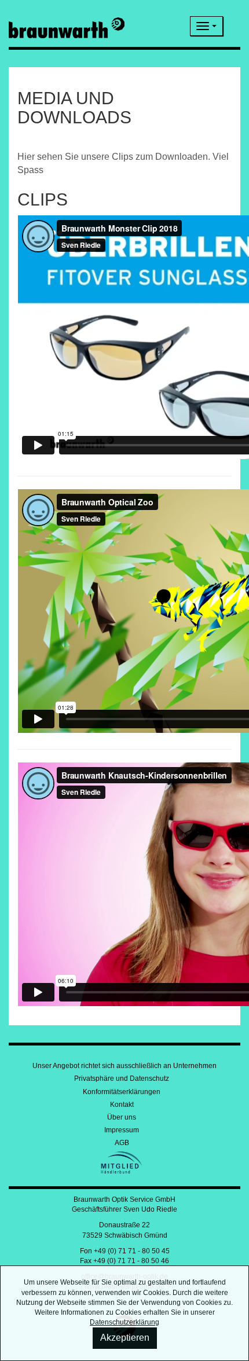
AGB (122, 1143)
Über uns (121, 1117)
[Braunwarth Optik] (66, 26)
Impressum (121, 1130)
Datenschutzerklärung (124, 1322)
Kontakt (122, 1104)
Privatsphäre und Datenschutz (121, 1078)
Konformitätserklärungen (121, 1092)
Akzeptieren (124, 1337)
